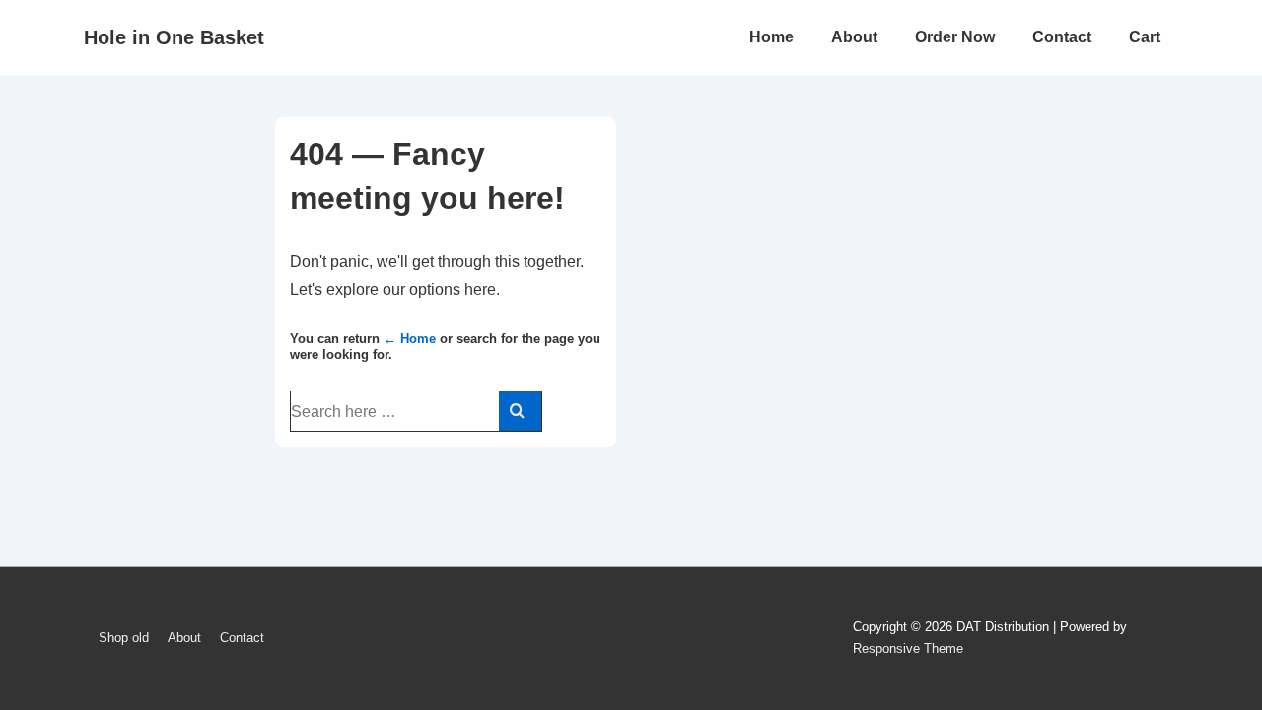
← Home (410, 338)
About (854, 37)
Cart (1144, 37)
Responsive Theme (908, 648)
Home (771, 37)
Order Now (955, 37)
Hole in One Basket (174, 37)
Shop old (124, 637)
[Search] (520, 411)
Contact (1061, 37)
